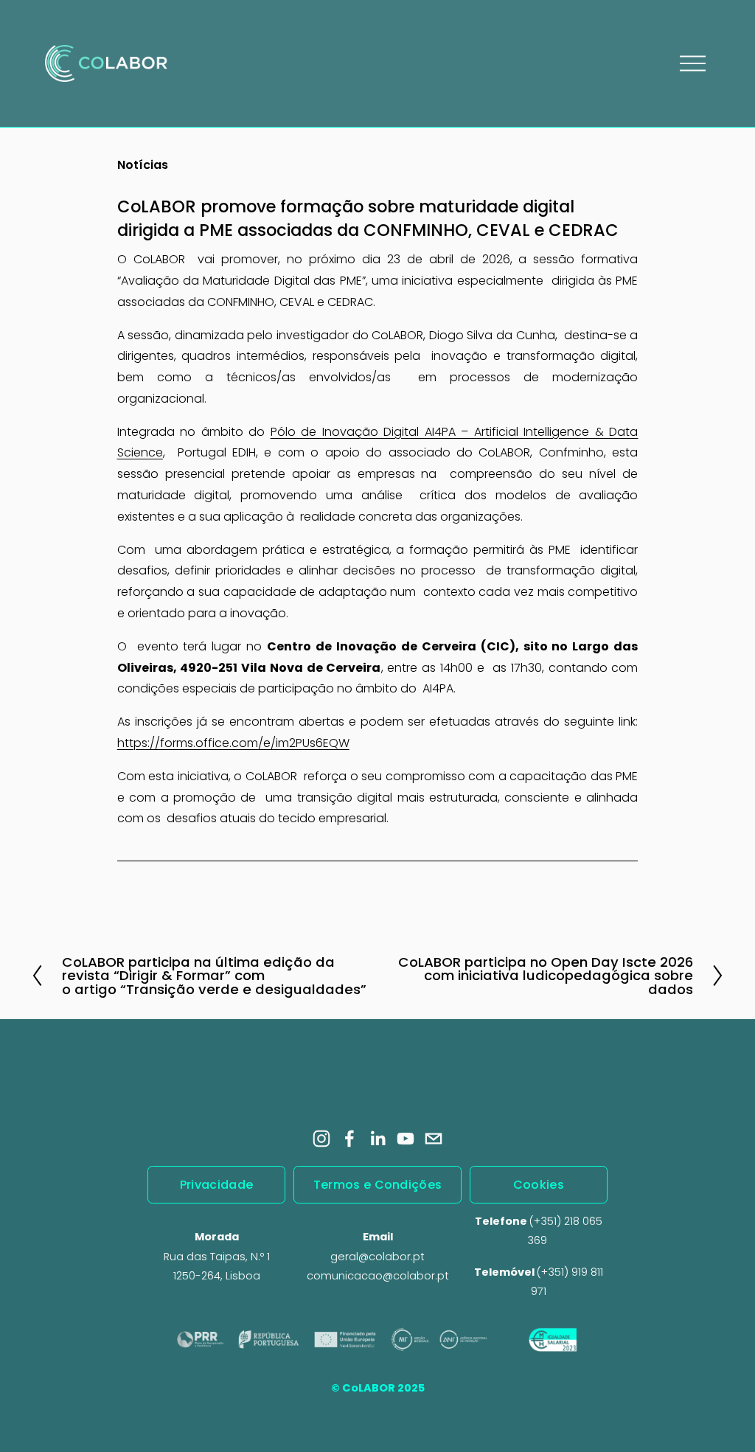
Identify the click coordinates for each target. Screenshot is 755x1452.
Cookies (538, 1184)
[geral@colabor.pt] (433, 1138)
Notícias (142, 164)
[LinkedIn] (377, 1138)
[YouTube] (405, 1138)
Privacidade (217, 1184)
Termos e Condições (377, 1184)
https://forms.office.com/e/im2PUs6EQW (233, 742)
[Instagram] (321, 1138)
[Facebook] (349, 1138)
